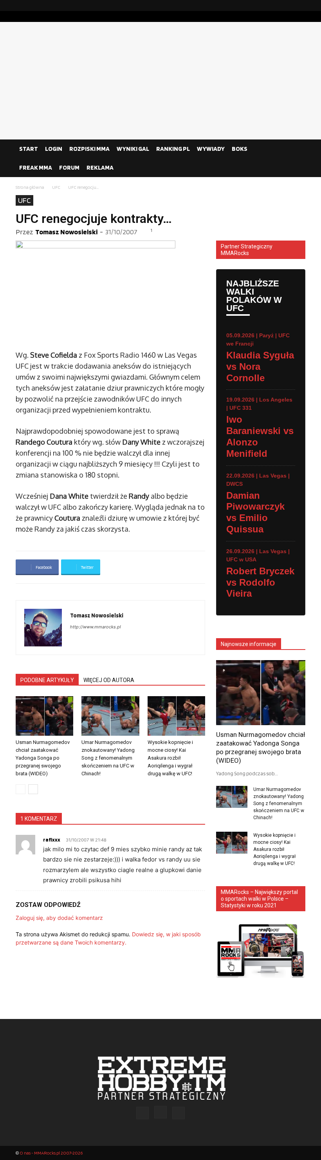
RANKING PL (173, 148)
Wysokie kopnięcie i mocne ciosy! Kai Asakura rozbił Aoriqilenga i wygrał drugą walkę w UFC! (170, 757)
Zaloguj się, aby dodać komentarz (59, 917)
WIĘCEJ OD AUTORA (108, 680)
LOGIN (53, 148)
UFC (56, 187)
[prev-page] (20, 789)
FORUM (69, 167)
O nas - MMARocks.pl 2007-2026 (51, 1153)
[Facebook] (274, 5)
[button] (296, 149)
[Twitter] (299, 5)
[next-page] (33, 789)
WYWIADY (211, 148)
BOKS (239, 148)
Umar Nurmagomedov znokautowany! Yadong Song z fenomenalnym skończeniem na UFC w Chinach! (108, 757)
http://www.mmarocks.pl (95, 627)
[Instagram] (287, 5)
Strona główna (30, 187)
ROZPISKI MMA (89, 148)
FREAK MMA (35, 167)
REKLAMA (100, 167)
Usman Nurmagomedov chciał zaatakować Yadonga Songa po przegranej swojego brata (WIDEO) (43, 757)
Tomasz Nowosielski (66, 232)
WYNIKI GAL (133, 148)
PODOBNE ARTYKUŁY (47, 680)
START (28, 148)
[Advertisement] (160, 81)
